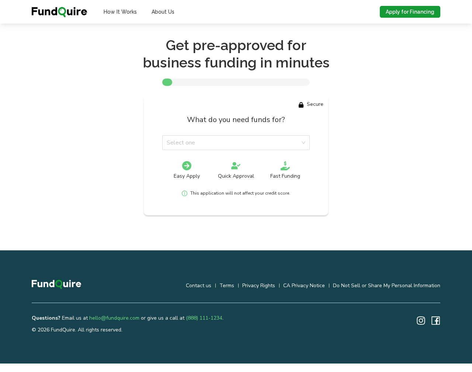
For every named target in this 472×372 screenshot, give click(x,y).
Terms (226, 285)
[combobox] (233, 143)
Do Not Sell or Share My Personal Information (386, 285)
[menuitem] (120, 12)
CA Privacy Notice (304, 285)
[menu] (139, 12)
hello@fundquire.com (114, 317)
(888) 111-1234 (204, 317)
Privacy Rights (258, 285)
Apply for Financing (410, 12)
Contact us (198, 285)
